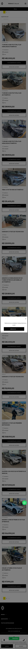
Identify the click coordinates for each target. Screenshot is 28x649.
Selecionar (13, 329)
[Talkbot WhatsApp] (24, 502)
